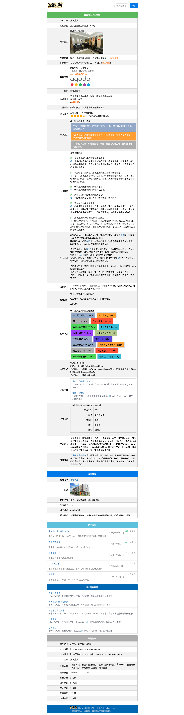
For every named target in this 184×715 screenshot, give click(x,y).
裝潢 (82, 255)
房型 (119, 258)
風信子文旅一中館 (78, 455)
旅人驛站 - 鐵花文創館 (58, 602)
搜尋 (134, 6)
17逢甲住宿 (54, 564)
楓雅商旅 (74, 480)
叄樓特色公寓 (55, 542)
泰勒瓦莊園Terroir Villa (59, 531)
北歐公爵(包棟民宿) (81, 381)
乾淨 (89, 249)
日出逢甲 (53, 553)
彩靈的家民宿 (55, 593)
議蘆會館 (53, 574)
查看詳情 (106, 63)
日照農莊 (53, 628)
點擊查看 (114, 58)
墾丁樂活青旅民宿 (57, 611)
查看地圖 (75, 102)
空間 (88, 241)
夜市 (122, 235)
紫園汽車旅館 (78, 393)
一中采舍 (53, 619)
